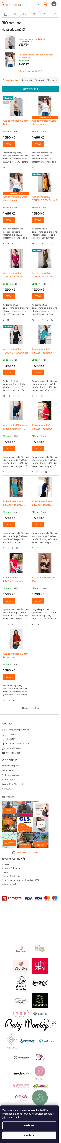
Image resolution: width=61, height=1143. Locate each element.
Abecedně (52, 80)
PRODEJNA (7, 788)
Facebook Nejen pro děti (17, 743)
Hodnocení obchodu (11, 868)
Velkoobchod (8, 770)
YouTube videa (13, 752)
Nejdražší (39, 80)
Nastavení (29, 1125)
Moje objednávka (10, 884)
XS (33, 243)
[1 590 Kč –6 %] (45, 106)
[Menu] (54, 4)
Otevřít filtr (30, 89)
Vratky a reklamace (10, 775)
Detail (9, 144)
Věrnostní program (10, 765)
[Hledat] (37, 4)
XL (52, 243)
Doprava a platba (9, 779)
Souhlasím (29, 1135)
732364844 (11, 734)
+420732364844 (13, 748)
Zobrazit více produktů (29, 71)
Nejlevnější (27, 80)
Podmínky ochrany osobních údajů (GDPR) (21, 880)
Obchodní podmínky (11, 876)
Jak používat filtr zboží (12, 784)
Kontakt (5, 864)
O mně (5, 872)
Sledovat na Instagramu (27, 852)
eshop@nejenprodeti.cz (17, 729)
